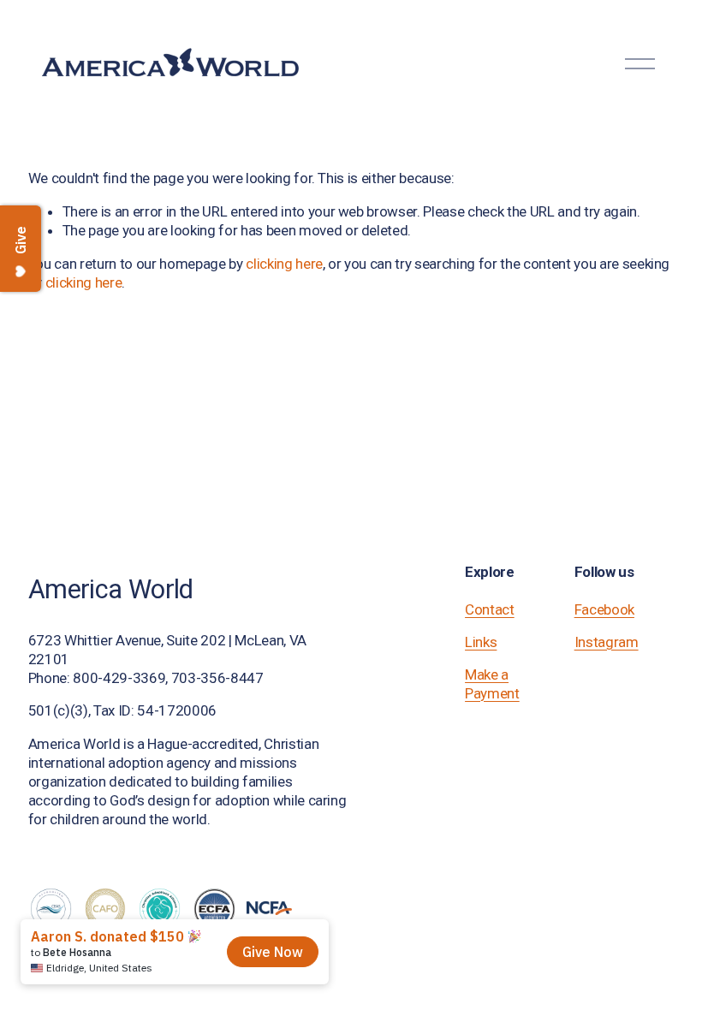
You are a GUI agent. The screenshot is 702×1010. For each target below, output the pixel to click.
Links (481, 642)
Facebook (604, 609)
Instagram (606, 642)
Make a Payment (492, 684)
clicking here (284, 263)
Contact (490, 609)
